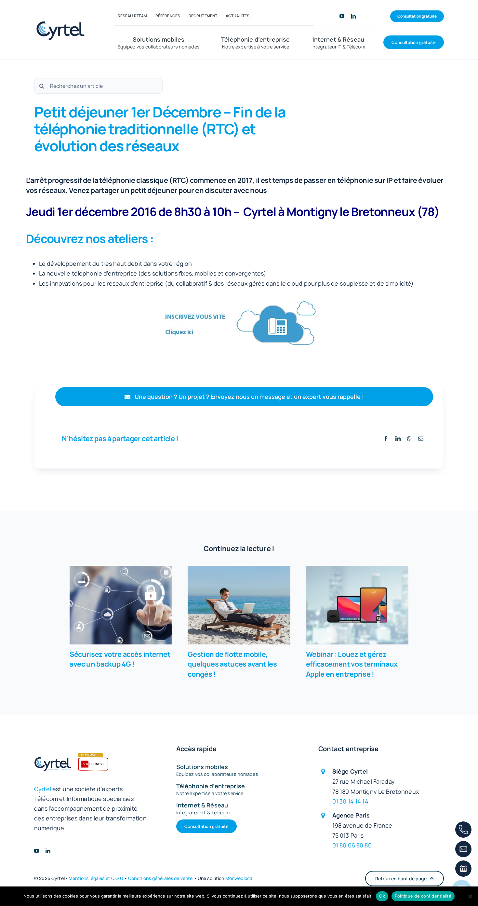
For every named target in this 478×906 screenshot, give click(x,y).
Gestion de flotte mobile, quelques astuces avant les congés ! (239, 605)
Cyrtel (42, 789)
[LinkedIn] (398, 438)
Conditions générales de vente (160, 878)
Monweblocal (239, 878)
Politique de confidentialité (423, 896)
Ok (382, 896)
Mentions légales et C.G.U (96, 878)
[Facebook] (386, 438)
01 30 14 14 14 (350, 801)
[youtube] (341, 16)
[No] (470, 896)
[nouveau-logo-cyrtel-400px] (71, 744)
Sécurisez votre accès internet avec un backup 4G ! (120, 605)
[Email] (421, 438)
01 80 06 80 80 (352, 845)
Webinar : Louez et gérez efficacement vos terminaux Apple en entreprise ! (357, 605)
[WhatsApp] (409, 438)
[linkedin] (353, 16)
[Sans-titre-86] (62, 19)
